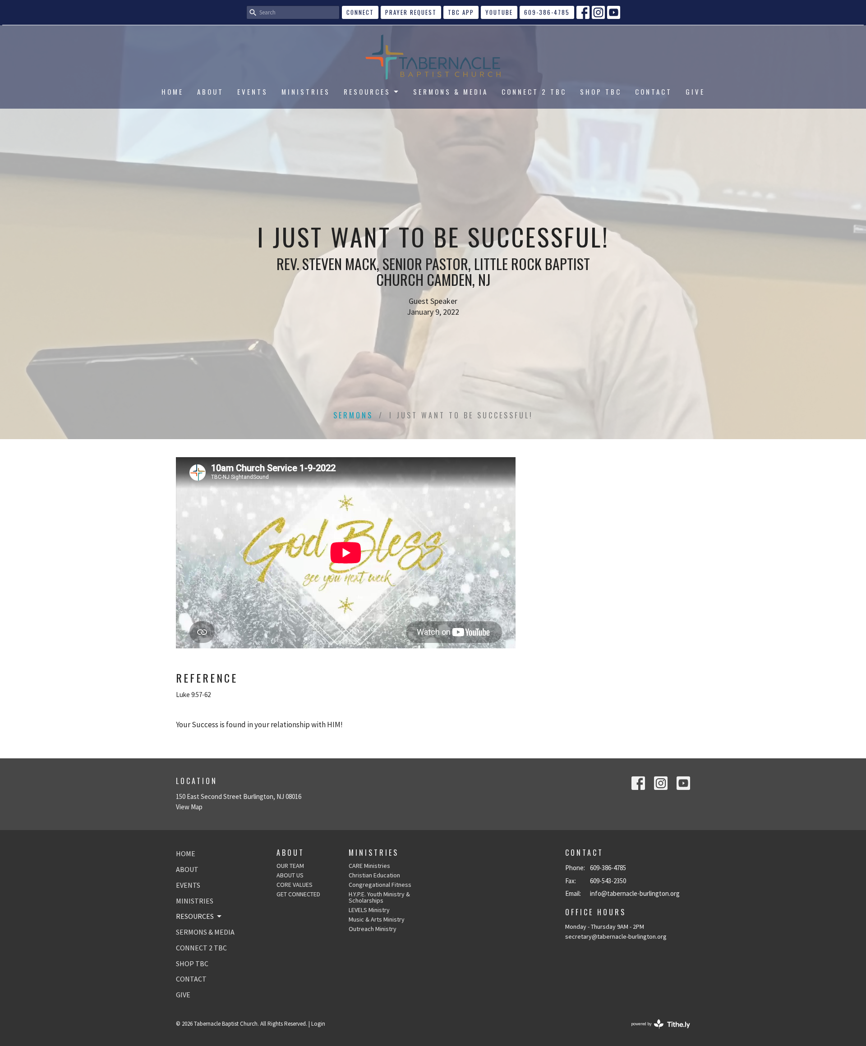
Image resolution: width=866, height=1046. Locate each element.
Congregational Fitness (380, 885)
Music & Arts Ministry (377, 919)
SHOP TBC (601, 91)
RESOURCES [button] (195, 916)
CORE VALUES (294, 885)
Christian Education (374, 875)
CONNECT (360, 12)
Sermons (353, 415)
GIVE (695, 91)
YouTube (499, 12)
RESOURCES (367, 91)
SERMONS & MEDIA (450, 91)
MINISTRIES (305, 91)
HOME (172, 91)
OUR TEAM (290, 866)
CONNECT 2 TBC (534, 91)
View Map (189, 807)
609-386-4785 (547, 12)
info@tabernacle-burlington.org (635, 893)
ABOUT (210, 91)
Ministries (374, 852)
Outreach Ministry (372, 929)
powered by (655, 1031)
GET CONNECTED (298, 894)
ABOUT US (290, 875)
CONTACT (653, 91)
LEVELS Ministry (369, 910)
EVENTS (252, 91)
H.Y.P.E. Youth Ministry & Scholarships (379, 897)
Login (318, 1024)
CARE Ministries (369, 866)
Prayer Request (411, 12)
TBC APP (461, 12)
